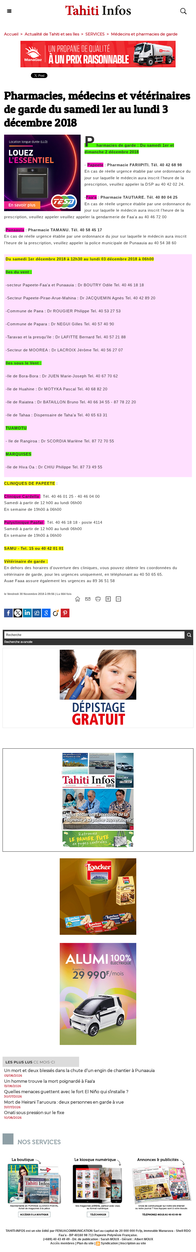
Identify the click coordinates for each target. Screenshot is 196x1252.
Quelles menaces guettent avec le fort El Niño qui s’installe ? (66, 1092)
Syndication (109, 1243)
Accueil (11, 34)
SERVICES (95, 34)
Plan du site (85, 1243)
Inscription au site (133, 1243)
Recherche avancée (18, 642)
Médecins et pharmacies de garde (144, 34)
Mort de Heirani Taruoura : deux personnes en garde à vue (64, 1102)
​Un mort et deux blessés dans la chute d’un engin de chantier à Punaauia (79, 1070)
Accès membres (62, 1243)
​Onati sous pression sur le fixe (34, 1112)
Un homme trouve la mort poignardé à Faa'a (49, 1081)
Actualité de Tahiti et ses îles (52, 34)
